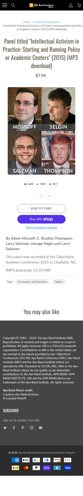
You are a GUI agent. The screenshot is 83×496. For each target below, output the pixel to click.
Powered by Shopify (64, 452)
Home (26, 22)
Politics (59, 281)
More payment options (41, 227)
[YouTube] (40, 427)
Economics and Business (47, 22)
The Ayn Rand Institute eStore (34, 452)
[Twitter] (5, 427)
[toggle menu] (4, 5)
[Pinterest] (22, 427)
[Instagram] (31, 427)
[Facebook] (13, 427)
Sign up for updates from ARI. (21, 420)
